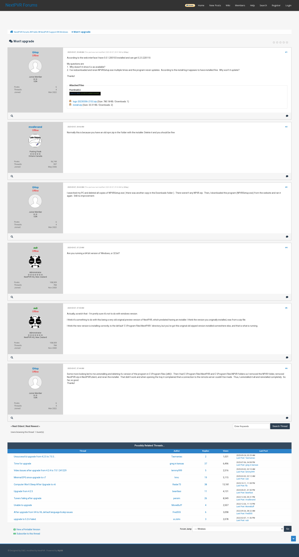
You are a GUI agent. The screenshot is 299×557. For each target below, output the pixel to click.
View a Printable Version (28, 529)
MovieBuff (177, 505)
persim (176, 498)
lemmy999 (176, 470)
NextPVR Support (48, 32)
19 (205, 477)
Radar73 (177, 484)
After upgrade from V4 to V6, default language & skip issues (43, 512)
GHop (35, 52)
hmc (177, 477)
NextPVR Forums (21, 5)
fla (246, 486)
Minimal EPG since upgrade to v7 (30, 477)
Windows (63, 32)
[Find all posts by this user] (12, 116)
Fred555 (177, 512)
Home (201, 5)
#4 (286, 248)
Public (35, 32)
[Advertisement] (149, 19)
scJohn (176, 519)
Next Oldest (18, 426)
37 (205, 463)
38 (205, 484)
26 (205, 498)
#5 (286, 308)
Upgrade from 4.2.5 (23, 491)
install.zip (77, 105)
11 (205, 491)
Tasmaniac (176, 456)
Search (263, 5)
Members (240, 5)
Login (288, 5)
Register (276, 5)
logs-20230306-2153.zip (85, 101)
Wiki (228, 5)
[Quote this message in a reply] (287, 116)
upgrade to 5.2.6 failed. (25, 519)
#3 (286, 187)
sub (247, 479)
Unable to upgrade (23, 505)
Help (252, 5)
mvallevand (35, 126)
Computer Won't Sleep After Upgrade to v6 (35, 484)
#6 (286, 368)
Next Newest (32, 426)
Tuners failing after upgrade (27, 498)
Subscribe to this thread (28, 533)
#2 (286, 127)
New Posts (215, 5)
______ (190, 5)
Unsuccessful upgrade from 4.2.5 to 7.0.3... (34, 456)
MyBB (60, 550)
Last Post (240, 458)
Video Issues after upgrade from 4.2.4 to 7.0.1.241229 (40, 470)
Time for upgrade (22, 463)
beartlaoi (176, 491)
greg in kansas (177, 463)
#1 (286, 52)
